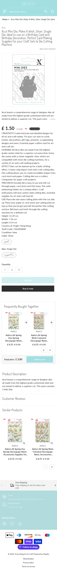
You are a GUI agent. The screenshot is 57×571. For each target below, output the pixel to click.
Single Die (9, 255)
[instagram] (12, 524)
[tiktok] (20, 524)
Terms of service (28, 566)
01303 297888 (15, 507)
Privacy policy (28, 562)
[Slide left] (43, 350)
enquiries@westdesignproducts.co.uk (26, 499)
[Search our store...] (45, 11)
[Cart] (52, 11)
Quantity (6, 264)
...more (52, 119)
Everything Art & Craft (24, 554)
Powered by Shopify (41, 554)
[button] (4, 11)
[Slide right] (50, 350)
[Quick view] (24, 443)
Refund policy (28, 559)
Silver (7, 241)
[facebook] (4, 524)
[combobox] (28, 11)
